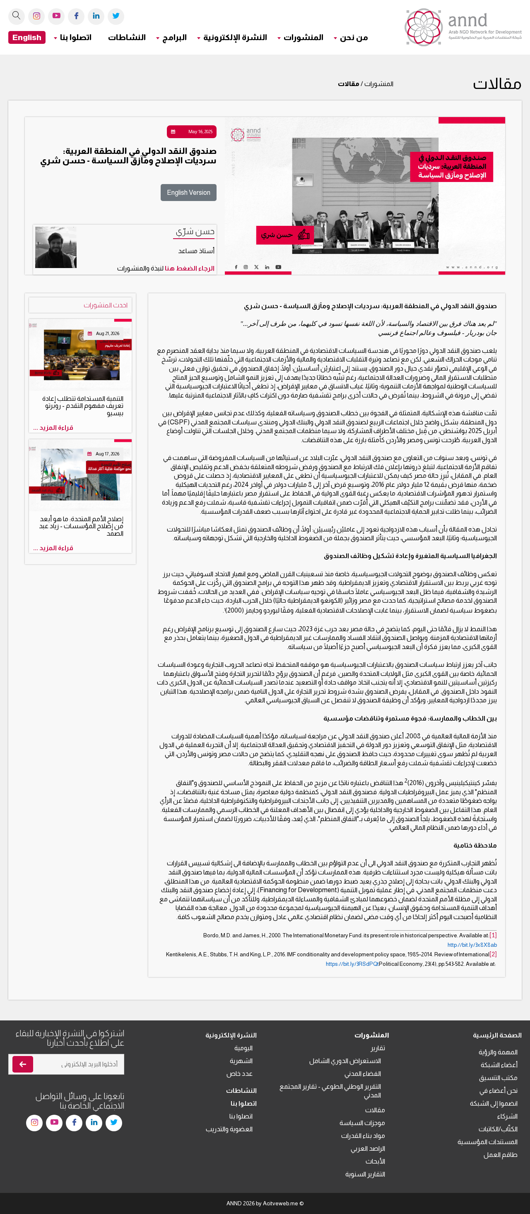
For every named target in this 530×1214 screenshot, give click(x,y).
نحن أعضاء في (498, 1090)
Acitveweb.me (280, 1203)
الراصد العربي (368, 1148)
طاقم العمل (501, 1154)
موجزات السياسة (362, 1122)
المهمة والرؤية (498, 1052)
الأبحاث (375, 1161)
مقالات (375, 1109)
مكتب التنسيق (498, 1077)
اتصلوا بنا (241, 1116)
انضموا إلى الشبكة (494, 1103)
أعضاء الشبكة (499, 1064)
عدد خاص (239, 1073)
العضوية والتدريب (229, 1129)
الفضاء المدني (362, 1073)
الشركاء (507, 1116)
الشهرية (241, 1060)
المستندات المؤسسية (488, 1141)
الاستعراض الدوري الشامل (345, 1060)
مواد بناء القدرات (363, 1135)
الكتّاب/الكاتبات (498, 1129)
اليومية (243, 1047)
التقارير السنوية (365, 1174)
